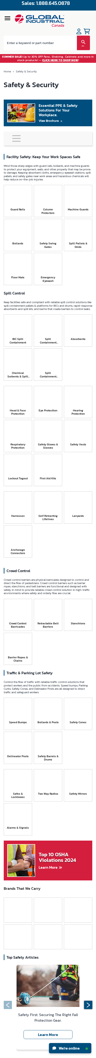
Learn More (48, 867)
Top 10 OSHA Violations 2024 (57, 857)
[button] (8, 1005)
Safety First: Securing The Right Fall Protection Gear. (48, 1017)
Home (7, 71)
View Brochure (49, 121)
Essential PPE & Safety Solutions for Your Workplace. (58, 110)
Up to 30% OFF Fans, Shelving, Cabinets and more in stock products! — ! (48, 58)
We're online (69, 1048)
